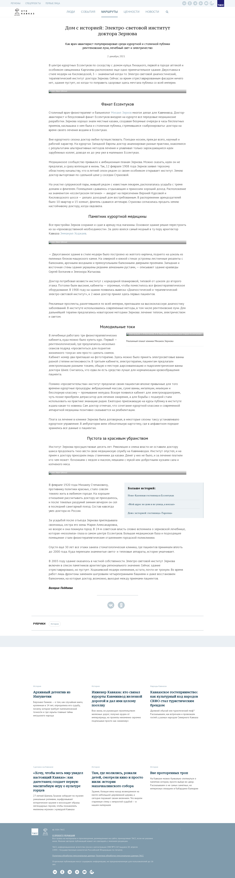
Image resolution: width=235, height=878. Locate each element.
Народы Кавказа (158, 686)
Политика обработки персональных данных (73, 855)
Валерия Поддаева (61, 588)
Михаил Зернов (121, 112)
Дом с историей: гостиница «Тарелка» (150, 513)
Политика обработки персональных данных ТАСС (120, 855)
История (55, 624)
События (88, 11)
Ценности (132, 11)
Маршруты (109, 11)
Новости (152, 11)
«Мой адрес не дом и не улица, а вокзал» (151, 504)
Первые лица (53, 3)
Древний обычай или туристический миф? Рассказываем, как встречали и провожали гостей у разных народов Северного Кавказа (174, 714)
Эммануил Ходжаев (73, 233)
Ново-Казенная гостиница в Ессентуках (151, 495)
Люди (71, 11)
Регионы (15, 3)
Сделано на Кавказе (43, 767)
